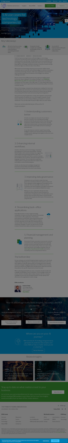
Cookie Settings (46, 440)
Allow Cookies (55, 440)
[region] (34, 440)
